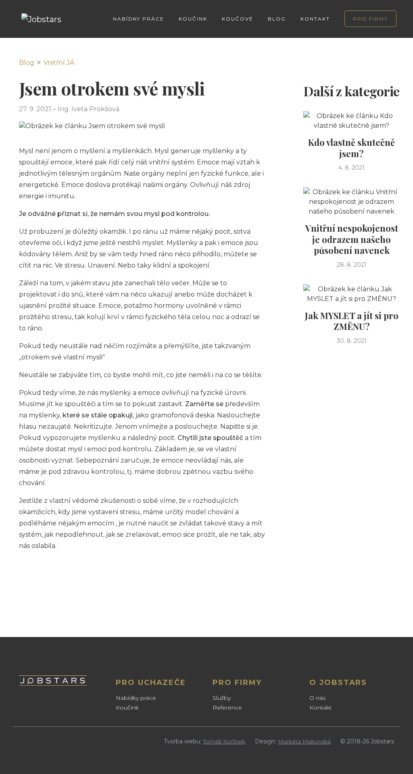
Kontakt (320, 707)
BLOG (277, 19)
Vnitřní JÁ (59, 62)
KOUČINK (193, 19)
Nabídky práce (136, 697)
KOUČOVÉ (237, 19)
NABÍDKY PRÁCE (138, 19)
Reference (227, 707)
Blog (26, 62)
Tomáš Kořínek (224, 741)
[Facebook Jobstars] (23, 738)
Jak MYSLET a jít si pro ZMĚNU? (351, 321)
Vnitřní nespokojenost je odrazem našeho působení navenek (351, 239)
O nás (317, 697)
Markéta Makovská (304, 741)
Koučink (127, 707)
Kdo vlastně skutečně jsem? (351, 148)
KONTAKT (315, 19)
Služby (222, 697)
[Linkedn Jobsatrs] (37, 738)
